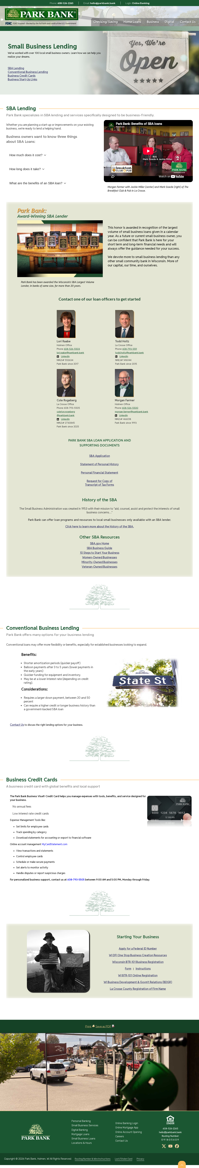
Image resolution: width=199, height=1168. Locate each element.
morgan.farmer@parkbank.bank (131, 411)
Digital (169, 22)
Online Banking (140, 3)
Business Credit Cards (21, 75)
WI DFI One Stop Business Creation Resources (138, 955)
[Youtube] (170, 1147)
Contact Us (188, 22)
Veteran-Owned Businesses (99, 566)
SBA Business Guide (99, 548)
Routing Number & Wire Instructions (93, 1159)
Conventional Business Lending (28, 72)
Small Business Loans (83, 1138)
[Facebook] (177, 1147)
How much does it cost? (25, 155)
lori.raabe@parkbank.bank (70, 352)
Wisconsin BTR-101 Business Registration (138, 962)
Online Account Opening (128, 1132)
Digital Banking (80, 1130)
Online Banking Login (126, 1123)
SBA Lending (16, 68)
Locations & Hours (82, 1143)
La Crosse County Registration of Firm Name (138, 989)
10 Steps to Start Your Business (99, 553)
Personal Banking (81, 1121)
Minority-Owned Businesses (99, 562)
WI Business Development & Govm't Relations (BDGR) (138, 982)
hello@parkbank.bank (102, 3)
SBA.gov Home (99, 543)
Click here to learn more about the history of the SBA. (99, 526)
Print (88, 1026)
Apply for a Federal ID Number (138, 948)
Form (128, 968)
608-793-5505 (76, 879)
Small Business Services (85, 1125)
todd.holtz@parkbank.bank (129, 352)
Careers (119, 1136)
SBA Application (99, 456)
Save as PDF (103, 1026)
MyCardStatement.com (54, 844)
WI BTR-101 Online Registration (137, 975)
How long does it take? (25, 169)
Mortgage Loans (80, 1134)
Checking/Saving (105, 22)
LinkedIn (65, 356)
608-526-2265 (65, 3)
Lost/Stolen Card (123, 1159)
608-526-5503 (72, 348)
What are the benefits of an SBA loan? (35, 183)
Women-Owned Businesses (99, 557)
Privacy (140, 1159)
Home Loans (132, 22)
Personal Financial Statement (99, 472)
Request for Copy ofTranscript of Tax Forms (99, 483)
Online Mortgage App (126, 1127)
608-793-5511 (129, 348)
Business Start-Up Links (22, 79)
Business (153, 22)
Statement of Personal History (99, 464)
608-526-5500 (130, 407)
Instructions (143, 968)
